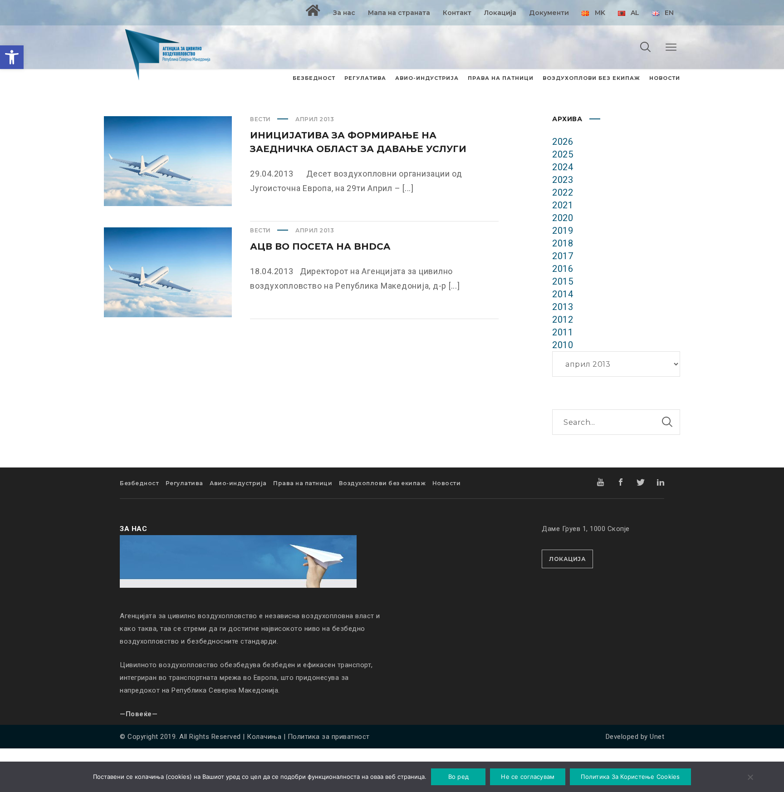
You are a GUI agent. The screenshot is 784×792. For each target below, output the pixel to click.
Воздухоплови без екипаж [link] (382, 483)
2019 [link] (562, 230)
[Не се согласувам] (750, 777)
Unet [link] (657, 737)
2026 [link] (562, 141)
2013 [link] (562, 306)
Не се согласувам (527, 776)
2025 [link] (562, 154)
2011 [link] (562, 332)
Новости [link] (446, 483)
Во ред (458, 776)
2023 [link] (562, 179)
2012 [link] (562, 319)
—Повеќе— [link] (138, 714)
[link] (12, 57)
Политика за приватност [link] (329, 737)
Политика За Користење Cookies (630, 776)
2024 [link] (562, 167)
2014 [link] (562, 294)
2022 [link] (562, 192)
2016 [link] (562, 268)
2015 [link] (562, 281)
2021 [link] (562, 205)
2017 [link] (562, 256)
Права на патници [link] (302, 483)
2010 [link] (562, 344)
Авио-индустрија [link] (238, 483)
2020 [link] (562, 217)
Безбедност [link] (139, 483)
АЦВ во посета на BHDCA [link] (320, 246)
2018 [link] (562, 243)
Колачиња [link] (264, 737)
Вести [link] (260, 119)
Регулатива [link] (184, 483)
